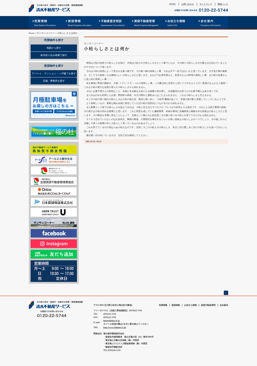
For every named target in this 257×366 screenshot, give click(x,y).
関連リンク (223, 4)
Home (31, 33)
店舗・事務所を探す (54, 81)
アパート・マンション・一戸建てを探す (54, 73)
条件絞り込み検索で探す (53, 55)
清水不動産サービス (57, 8)
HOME (172, 4)
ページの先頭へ (226, 293)
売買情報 (45, 22)
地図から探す (54, 48)
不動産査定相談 (111, 22)
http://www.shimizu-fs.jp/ (114, 327)
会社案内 (211, 22)
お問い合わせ (187, 4)
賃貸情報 (78, 22)
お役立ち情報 (178, 22)
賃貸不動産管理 (145, 22)
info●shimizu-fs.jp (111, 320)
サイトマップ (205, 4)
